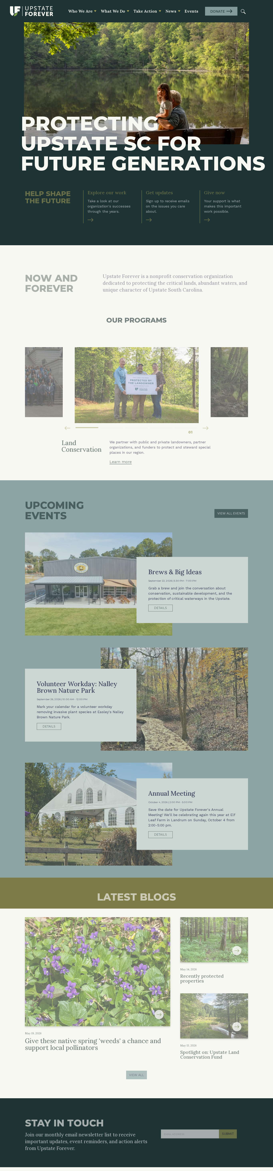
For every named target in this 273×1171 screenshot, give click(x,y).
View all (136, 995)
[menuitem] (243, 11)
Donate (185, 1117)
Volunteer (187, 1112)
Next (205, 388)
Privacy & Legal (36, 1160)
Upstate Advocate (232, 1117)
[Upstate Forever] (31, 11)
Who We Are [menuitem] (80, 11)
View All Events (231, 465)
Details (160, 552)
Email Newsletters (233, 1122)
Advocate (187, 1107)
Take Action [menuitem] (145, 11)
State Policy (130, 1127)
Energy (127, 1122)
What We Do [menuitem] (113, 11)
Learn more (121, 422)
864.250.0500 (36, 1112)
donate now (39, 1122)
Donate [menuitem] (217, 11)
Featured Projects (135, 1131)
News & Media (229, 1112)
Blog (222, 1107)
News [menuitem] (170, 11)
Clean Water (131, 1112)
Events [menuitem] (191, 11)
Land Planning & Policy (138, 1117)
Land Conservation (135, 1107)
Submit (228, 1046)
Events (185, 1122)
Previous (67, 388)
